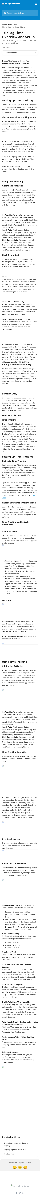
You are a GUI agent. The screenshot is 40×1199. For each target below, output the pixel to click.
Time (16, 25)
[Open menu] (36, 3)
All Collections (7, 25)
